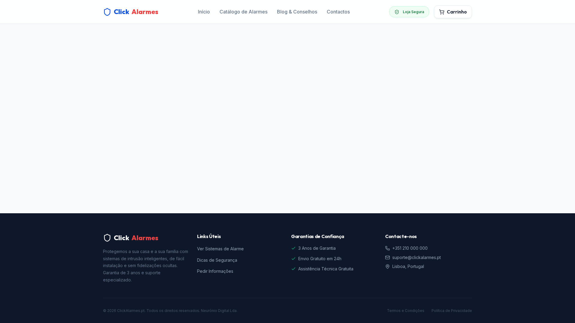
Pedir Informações (215, 271)
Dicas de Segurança (217, 260)
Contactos (338, 12)
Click (136, 11)
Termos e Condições (405, 310)
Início (204, 12)
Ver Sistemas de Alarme (220, 248)
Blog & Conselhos (297, 12)
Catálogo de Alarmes (243, 12)
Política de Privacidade (452, 310)
